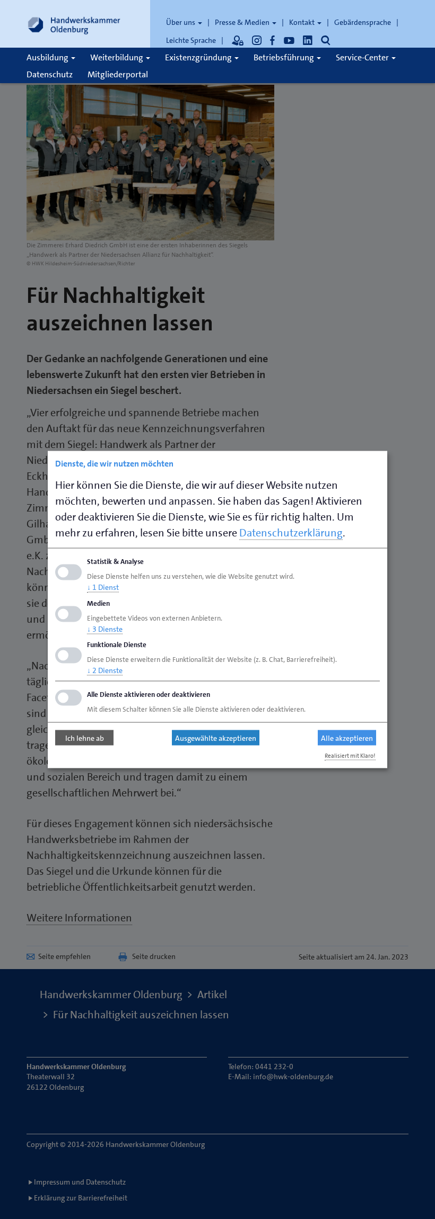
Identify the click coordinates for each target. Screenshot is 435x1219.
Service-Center (363, 57)
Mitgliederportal (118, 74)
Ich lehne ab (84, 737)
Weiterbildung (117, 57)
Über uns (181, 22)
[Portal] (237, 40)
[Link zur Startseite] (74, 24)
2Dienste (105, 670)
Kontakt (302, 22)
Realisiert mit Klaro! (350, 756)
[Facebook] (272, 40)
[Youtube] (289, 40)
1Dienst (103, 586)
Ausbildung (48, 57)
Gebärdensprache (362, 22)
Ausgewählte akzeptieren (215, 737)
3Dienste (105, 628)
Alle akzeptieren (347, 737)
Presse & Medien (243, 22)
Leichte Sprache (191, 40)
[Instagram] (257, 40)
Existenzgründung (199, 57)
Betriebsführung (285, 57)
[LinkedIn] (307, 40)
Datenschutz (50, 74)
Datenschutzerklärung (291, 533)
